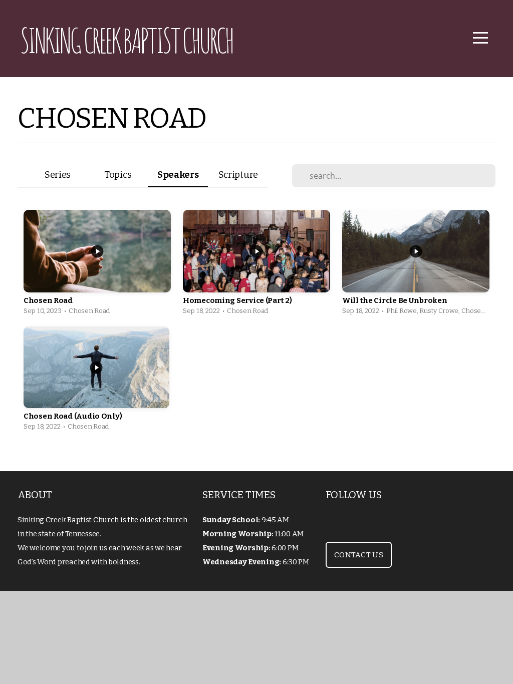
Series (58, 174)
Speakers (178, 174)
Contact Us (358, 554)
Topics (117, 174)
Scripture (238, 174)
